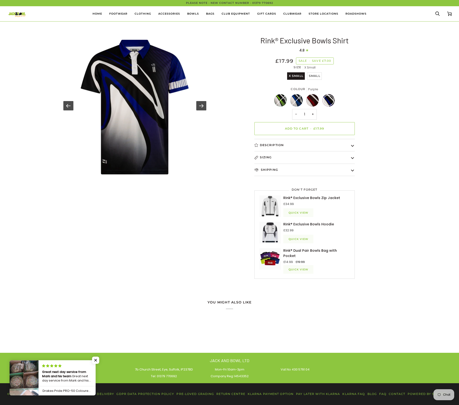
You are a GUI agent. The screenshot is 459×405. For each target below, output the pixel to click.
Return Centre (230, 394)
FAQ (382, 394)
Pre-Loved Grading (195, 394)
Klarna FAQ (353, 394)
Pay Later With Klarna (318, 394)
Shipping (269, 169)
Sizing (266, 157)
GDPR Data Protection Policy (145, 394)
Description (272, 145)
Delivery (105, 394)
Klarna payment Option (271, 394)
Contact (397, 394)
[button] (118, 13)
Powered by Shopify (427, 394)
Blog (372, 394)
